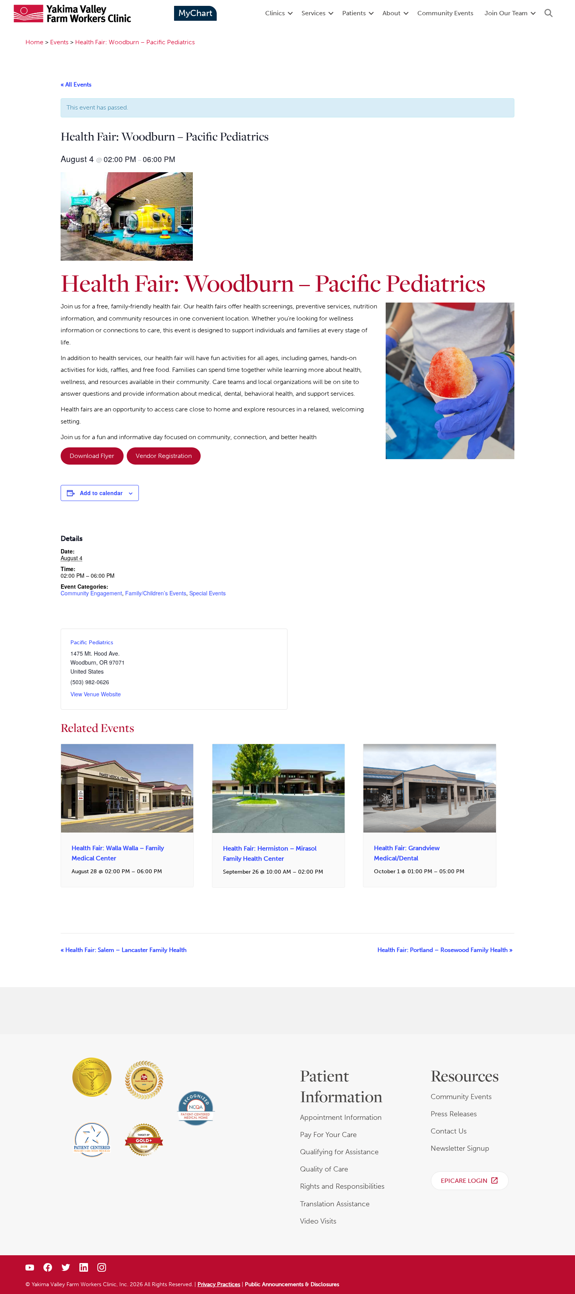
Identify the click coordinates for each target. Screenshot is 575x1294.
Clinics (275, 13)
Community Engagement (91, 593)
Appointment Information (341, 1117)
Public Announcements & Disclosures (292, 1284)
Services (313, 13)
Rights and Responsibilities (342, 1186)
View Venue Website (95, 694)
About (392, 13)
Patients (354, 13)
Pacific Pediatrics (91, 642)
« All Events (76, 84)
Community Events (445, 13)
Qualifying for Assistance (339, 1152)
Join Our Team (506, 13)
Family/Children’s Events (155, 593)
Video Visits (318, 1221)
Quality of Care (324, 1169)
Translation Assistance (335, 1204)
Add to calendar (101, 493)
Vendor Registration (164, 456)
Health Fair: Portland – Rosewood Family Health (444, 949)
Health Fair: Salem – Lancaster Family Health (124, 949)
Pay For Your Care (328, 1134)
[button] (290, 13)
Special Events (207, 593)
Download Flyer (92, 456)
